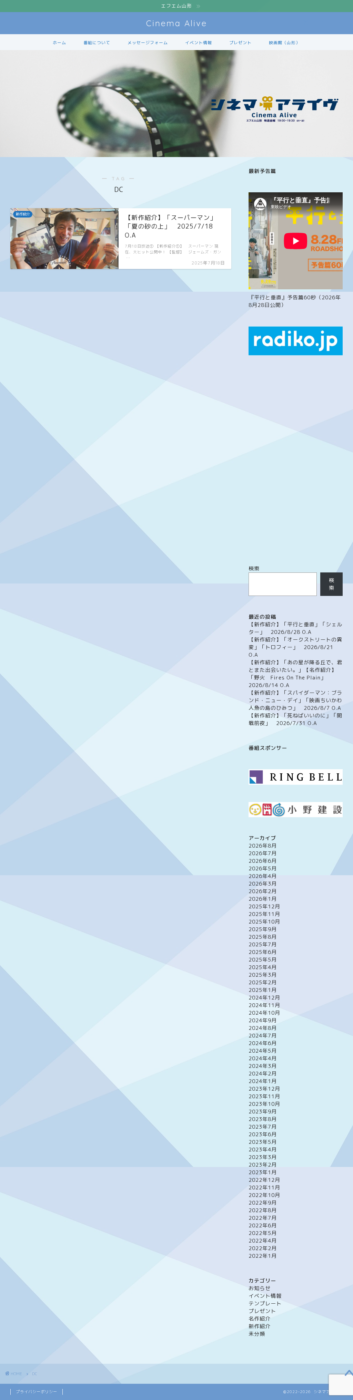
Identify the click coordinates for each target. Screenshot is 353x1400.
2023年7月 (263, 1126)
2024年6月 (263, 1043)
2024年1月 (263, 1081)
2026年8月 (263, 845)
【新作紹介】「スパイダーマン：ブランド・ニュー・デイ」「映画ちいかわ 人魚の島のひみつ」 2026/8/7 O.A (295, 700)
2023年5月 (263, 1142)
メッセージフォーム (148, 42)
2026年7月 (263, 853)
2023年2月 (263, 1164)
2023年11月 (264, 1096)
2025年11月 (264, 914)
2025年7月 (263, 944)
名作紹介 (260, 1318)
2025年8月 (263, 936)
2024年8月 (263, 1028)
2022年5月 (263, 1233)
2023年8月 (263, 1119)
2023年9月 (263, 1111)
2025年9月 (263, 929)
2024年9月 (263, 1020)
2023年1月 (263, 1172)
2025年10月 (264, 921)
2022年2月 (263, 1248)
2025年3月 (263, 974)
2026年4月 (263, 876)
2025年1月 (263, 990)
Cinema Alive (176, 23)
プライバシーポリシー (36, 1391)
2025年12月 (264, 906)
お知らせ (260, 1288)
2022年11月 (264, 1187)
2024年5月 (263, 1050)
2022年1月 (263, 1255)
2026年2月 (263, 891)
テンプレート (265, 1303)
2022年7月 (263, 1218)
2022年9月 (263, 1202)
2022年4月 (263, 1240)
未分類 (257, 1334)
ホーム (59, 42)
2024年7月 (263, 1035)
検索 (254, 568)
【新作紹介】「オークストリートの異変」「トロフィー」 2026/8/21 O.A (295, 647)
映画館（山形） (284, 42)
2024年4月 (263, 1058)
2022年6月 (263, 1225)
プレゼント (240, 42)
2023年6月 (263, 1134)
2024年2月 (263, 1073)
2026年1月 (263, 898)
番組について (96, 42)
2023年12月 (264, 1088)
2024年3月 (263, 1066)
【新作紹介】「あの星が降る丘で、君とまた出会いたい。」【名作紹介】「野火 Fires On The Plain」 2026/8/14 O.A (295, 674)
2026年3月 (263, 883)
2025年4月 (263, 967)
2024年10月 (264, 1012)
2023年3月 (263, 1157)
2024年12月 (264, 997)
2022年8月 (263, 1210)
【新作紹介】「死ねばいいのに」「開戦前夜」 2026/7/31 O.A (295, 719)
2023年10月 (264, 1104)
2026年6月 (263, 861)
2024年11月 (264, 1005)
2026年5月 (263, 868)
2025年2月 (263, 982)
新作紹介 (260, 1326)
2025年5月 (263, 959)
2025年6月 (263, 952)
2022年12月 (264, 1180)
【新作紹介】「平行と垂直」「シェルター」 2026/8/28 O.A (295, 628)
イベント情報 (198, 42)
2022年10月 (264, 1195)
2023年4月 (263, 1149)
